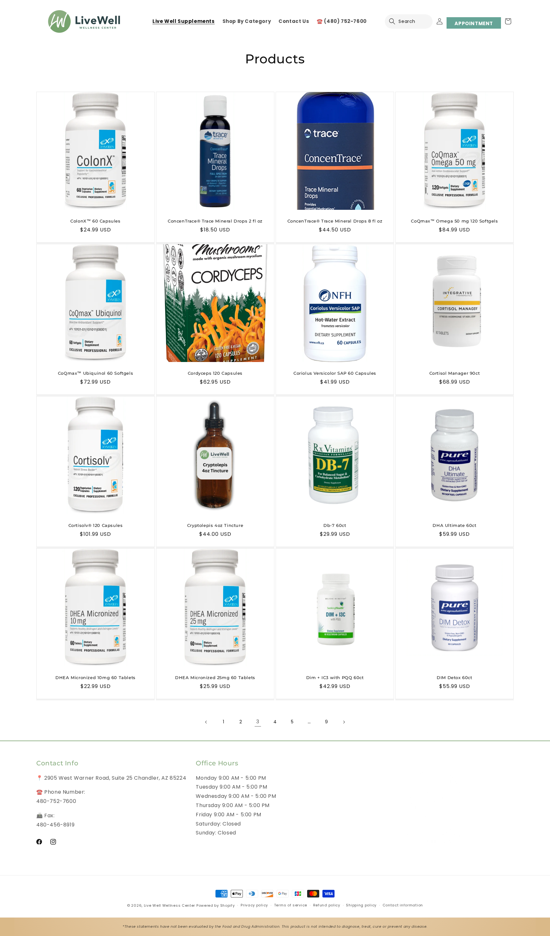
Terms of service (290, 905)
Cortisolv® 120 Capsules (95, 525)
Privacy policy (254, 905)
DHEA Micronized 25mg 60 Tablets (215, 677)
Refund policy (326, 905)
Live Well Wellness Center (169, 905)
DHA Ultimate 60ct (454, 525)
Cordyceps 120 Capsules (215, 373)
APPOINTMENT (474, 23)
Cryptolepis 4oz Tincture (215, 525)
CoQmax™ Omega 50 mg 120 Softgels (454, 220)
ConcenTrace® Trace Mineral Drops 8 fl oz (335, 220)
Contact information (403, 905)
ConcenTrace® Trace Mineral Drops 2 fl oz (215, 220)
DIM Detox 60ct (454, 677)
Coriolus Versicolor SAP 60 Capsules (334, 373)
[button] (396, 21)
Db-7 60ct (334, 525)
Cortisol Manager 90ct (454, 373)
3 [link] (257, 721)
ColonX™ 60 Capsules (95, 220)
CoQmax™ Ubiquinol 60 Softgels (95, 373)
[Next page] (344, 722)
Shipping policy (361, 905)
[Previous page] (206, 722)
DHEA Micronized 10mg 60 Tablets (95, 677)
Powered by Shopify (215, 905)
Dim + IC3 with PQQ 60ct (335, 677)
